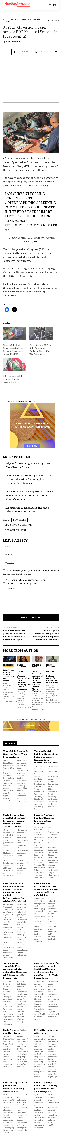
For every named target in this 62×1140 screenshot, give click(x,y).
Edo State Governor (18, 524)
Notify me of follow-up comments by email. (26, 580)
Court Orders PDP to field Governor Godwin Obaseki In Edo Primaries (40, 349)
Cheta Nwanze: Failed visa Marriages (14, 1031)
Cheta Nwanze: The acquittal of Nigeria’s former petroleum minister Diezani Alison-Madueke (30, 495)
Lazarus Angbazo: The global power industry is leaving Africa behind (15, 1087)
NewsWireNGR (13, 41)
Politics (15, 20)
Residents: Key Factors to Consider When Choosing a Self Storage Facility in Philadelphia (46, 889)
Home (6, 20)
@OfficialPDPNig (20, 202)
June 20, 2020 (31, 241)
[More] (56, 52)
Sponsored (8, 665)
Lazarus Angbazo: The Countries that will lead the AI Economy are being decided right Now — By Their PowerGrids (46, 970)
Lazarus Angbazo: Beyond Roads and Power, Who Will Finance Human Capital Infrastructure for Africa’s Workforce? (14, 892)
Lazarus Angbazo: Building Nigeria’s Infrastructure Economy (27, 509)
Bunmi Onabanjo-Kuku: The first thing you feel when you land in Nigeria (45, 1087)
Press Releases (21, 666)
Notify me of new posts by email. (21, 583)
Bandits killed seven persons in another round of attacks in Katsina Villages (14, 635)
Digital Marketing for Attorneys (46, 1031)
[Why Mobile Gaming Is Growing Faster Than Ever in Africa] (9, 659)
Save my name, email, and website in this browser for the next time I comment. (31, 572)
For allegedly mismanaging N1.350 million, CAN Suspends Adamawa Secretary (46, 635)
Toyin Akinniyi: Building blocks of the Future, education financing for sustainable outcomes (28, 479)
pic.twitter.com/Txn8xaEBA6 (31, 227)
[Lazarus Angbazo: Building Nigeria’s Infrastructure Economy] (52, 659)
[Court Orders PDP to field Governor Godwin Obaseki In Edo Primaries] (41, 333)
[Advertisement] (31, 81)
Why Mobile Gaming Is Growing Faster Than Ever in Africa (8, 675)
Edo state (19, 519)
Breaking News (36, 666)
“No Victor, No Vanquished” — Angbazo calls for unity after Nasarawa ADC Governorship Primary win (15, 970)
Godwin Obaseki (15, 529)
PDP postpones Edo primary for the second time (13, 378)
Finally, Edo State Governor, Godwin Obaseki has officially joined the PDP (14, 349)
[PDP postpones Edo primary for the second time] (14, 364)
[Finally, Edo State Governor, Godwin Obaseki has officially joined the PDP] (14, 333)
